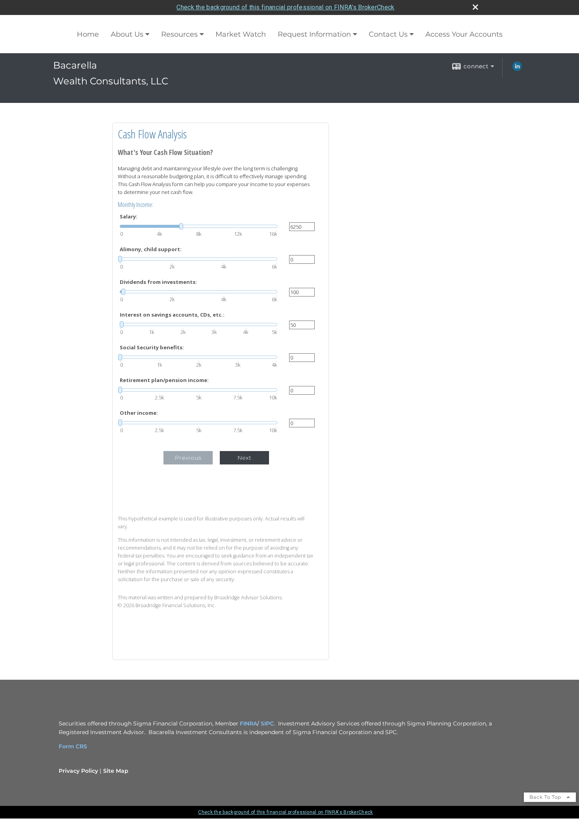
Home (88, 34)
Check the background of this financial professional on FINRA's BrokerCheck (285, 7)
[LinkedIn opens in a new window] (517, 69)
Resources (179, 34)
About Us (127, 34)
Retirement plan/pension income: (164, 380)
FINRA (248, 723)
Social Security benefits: (152, 347)
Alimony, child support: (151, 249)
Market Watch (240, 34)
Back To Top (546, 797)
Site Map (115, 770)
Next (245, 457)
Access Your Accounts (464, 34)
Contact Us (388, 34)
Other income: (139, 413)
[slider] (198, 226)
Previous (188, 457)
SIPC (267, 723)
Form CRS (73, 746)
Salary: (128, 216)
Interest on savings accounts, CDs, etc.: (172, 314)
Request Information (314, 34)
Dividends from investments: (158, 282)
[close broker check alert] (475, 7)
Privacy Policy (78, 770)
